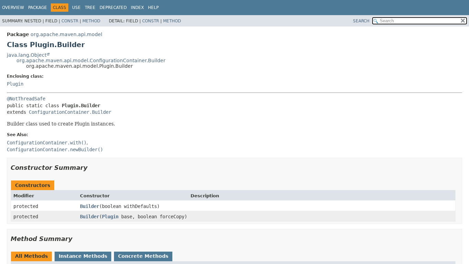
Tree (90, 7)
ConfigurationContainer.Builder (70, 112)
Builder (89, 206)
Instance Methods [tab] (83, 256)
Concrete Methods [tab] (143, 256)
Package (37, 7)
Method (91, 21)
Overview (13, 7)
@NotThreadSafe (26, 98)
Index (137, 7)
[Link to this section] (92, 167)
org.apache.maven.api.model (66, 34)
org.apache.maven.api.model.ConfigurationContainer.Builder (90, 60)
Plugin (15, 84)
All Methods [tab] (31, 256)
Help (153, 7)
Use (76, 7)
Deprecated (113, 7)
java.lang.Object (26, 55)
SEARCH (361, 21)
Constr (69, 21)
